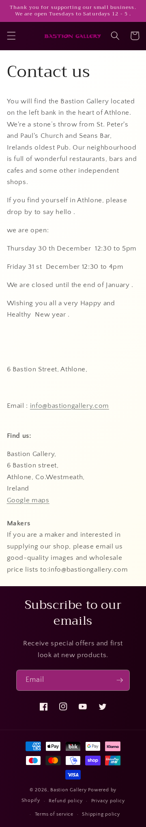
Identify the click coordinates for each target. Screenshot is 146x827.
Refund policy (65, 800)
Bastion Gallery (68, 790)
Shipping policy (101, 814)
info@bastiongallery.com (69, 405)
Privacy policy (108, 800)
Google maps (28, 500)
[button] (11, 35)
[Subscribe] (119, 680)
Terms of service (54, 814)
